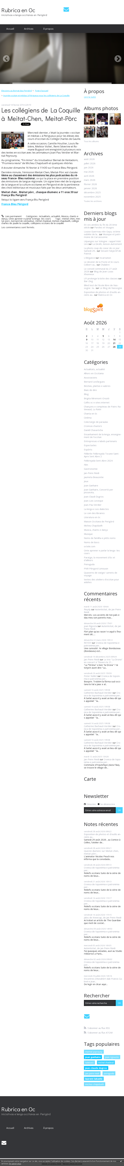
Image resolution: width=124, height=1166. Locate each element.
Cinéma (87, 417)
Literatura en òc (92, 517)
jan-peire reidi (92, 1073)
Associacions (90, 377)
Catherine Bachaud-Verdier (98, 692)
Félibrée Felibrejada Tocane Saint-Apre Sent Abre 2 (101, 455)
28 (114, 346)
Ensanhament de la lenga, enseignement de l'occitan (102, 435)
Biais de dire (90, 390)
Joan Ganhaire (91, 485)
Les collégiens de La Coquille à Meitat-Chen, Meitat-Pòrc (40, 114)
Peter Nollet (90, 675)
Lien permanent (13, 216)
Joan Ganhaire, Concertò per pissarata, (98, 491)
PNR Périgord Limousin (96, 568)
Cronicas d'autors (93, 426)
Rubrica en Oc (18, 10)
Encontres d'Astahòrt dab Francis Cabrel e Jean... (103, 980)
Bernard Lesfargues (94, 381)
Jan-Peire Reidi (91, 473)
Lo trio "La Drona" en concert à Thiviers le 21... (103, 661)
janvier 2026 (90, 188)
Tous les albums (91, 141)
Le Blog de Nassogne (111, 287)
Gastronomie (91, 468)
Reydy (87, 609)
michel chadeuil (43, 220)
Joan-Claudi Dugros (94, 496)
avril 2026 (89, 175)
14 (114, 339)
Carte (90, 779)
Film (86, 464)
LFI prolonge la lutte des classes (101, 278)
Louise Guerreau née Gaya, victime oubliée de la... (102, 233)
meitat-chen (68, 218)
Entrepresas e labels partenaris (100, 441)
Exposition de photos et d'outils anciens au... (102, 835)
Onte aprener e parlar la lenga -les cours (30, 218)
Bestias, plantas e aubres (97, 386)
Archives (28, 28)
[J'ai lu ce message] (121, 1161)
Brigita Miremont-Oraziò (96, 398)
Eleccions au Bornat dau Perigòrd (16, 90)
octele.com (89, 546)
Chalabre (105, 264)
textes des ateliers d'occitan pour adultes (101, 581)
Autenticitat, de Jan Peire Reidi (102, 611)
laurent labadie (93, 1078)
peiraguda (109, 1073)
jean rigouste (112, 1057)
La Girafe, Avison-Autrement (107, 243)
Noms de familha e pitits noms (100, 538)
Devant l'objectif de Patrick (102, 252)
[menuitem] (10, 28)
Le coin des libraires (94, 513)
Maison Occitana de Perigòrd (99, 521)
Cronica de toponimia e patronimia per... (101, 644)
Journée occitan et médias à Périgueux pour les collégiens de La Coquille (36, 95)
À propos (48, 28)
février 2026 (90, 184)
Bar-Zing (88, 281)
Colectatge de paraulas (96, 421)
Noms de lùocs (91, 542)
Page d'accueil (41, 90)
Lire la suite (90, 96)
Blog (86, 394)
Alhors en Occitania (94, 373)
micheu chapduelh (61, 220)
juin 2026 (88, 167)
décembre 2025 (92, 192)
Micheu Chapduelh (93, 525)
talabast (89, 1062)
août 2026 (89, 159)
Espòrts (88, 449)
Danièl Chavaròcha (93, 430)
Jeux (86, 481)
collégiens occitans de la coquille (47, 223)
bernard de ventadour (22, 220)
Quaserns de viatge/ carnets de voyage (100, 574)
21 (114, 343)
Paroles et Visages (104, 227)
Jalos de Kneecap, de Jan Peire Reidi (102, 917)
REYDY (87, 642)
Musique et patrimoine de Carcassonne (102, 235)
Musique (88, 534)
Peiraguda (89, 564)
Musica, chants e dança (96, 529)
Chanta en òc (90, 413)
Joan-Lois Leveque (93, 500)
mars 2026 (89, 180)
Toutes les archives (93, 201)
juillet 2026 (89, 163)
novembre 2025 (92, 196)
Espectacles (90, 445)
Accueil (10, 28)
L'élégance (89, 257)
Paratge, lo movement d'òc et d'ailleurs (99, 559)
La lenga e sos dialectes (96, 509)
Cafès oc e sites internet (96, 402)
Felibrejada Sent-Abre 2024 (98, 460)
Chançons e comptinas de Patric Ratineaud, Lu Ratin (102, 408)
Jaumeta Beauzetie (94, 477)
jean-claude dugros (96, 1067)
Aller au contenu (9, 2)
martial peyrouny (93, 1051)
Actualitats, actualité (49, 216)
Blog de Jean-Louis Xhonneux (98, 273)
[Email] (66, 9)
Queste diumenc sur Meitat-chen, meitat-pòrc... (101, 852)
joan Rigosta (90, 626)
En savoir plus (15, 1163)
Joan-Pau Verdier (92, 504)
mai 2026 (89, 171)
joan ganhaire (93, 1057)
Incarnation (105, 257)
